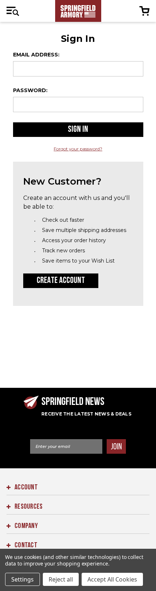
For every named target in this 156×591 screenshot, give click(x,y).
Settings (22, 579)
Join (116, 447)
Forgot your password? (78, 148)
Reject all (61, 579)
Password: (30, 90)
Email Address (50, 433)
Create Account (61, 280)
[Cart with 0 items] (143, 11)
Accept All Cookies (112, 579)
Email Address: (36, 54)
